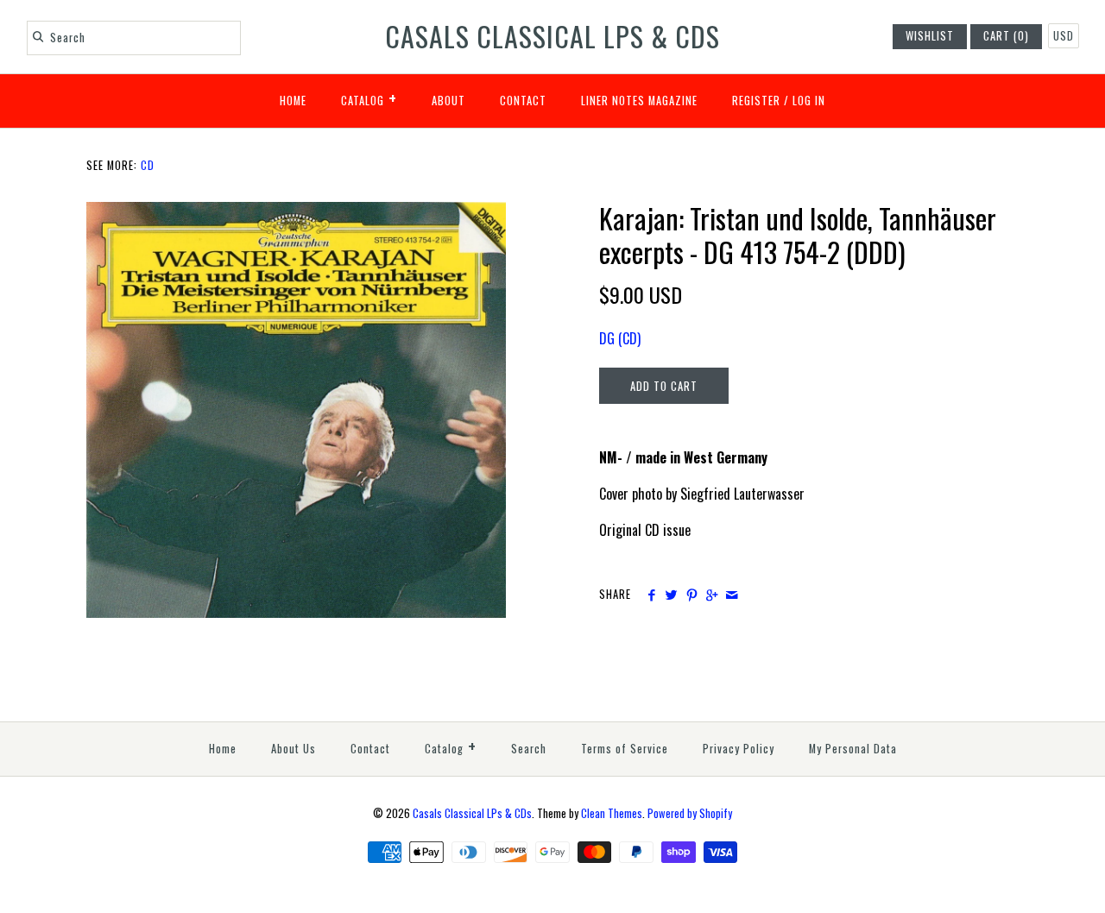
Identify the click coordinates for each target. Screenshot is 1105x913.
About (448, 100)
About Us (293, 748)
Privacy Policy (738, 748)
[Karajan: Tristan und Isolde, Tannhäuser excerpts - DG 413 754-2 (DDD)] (296, 212)
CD (148, 165)
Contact (523, 100)
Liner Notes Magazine (639, 100)
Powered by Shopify (689, 813)
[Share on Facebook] (651, 594)
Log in (808, 100)
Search (528, 748)
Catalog (369, 97)
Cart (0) (1006, 36)
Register (756, 100)
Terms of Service (624, 748)
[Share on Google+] (712, 594)
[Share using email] (731, 594)
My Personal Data (853, 748)
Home (293, 100)
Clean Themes (611, 813)
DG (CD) (620, 338)
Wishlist (930, 36)
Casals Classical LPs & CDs (472, 813)
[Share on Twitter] (671, 594)
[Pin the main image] (692, 594)
